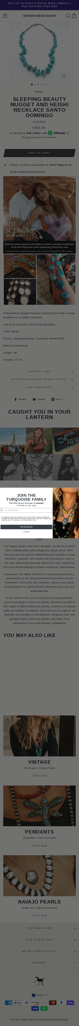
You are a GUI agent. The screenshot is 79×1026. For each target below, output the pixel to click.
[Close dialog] (77, 489)
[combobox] (4, 510)
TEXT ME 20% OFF (26, 527)
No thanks (26, 531)
